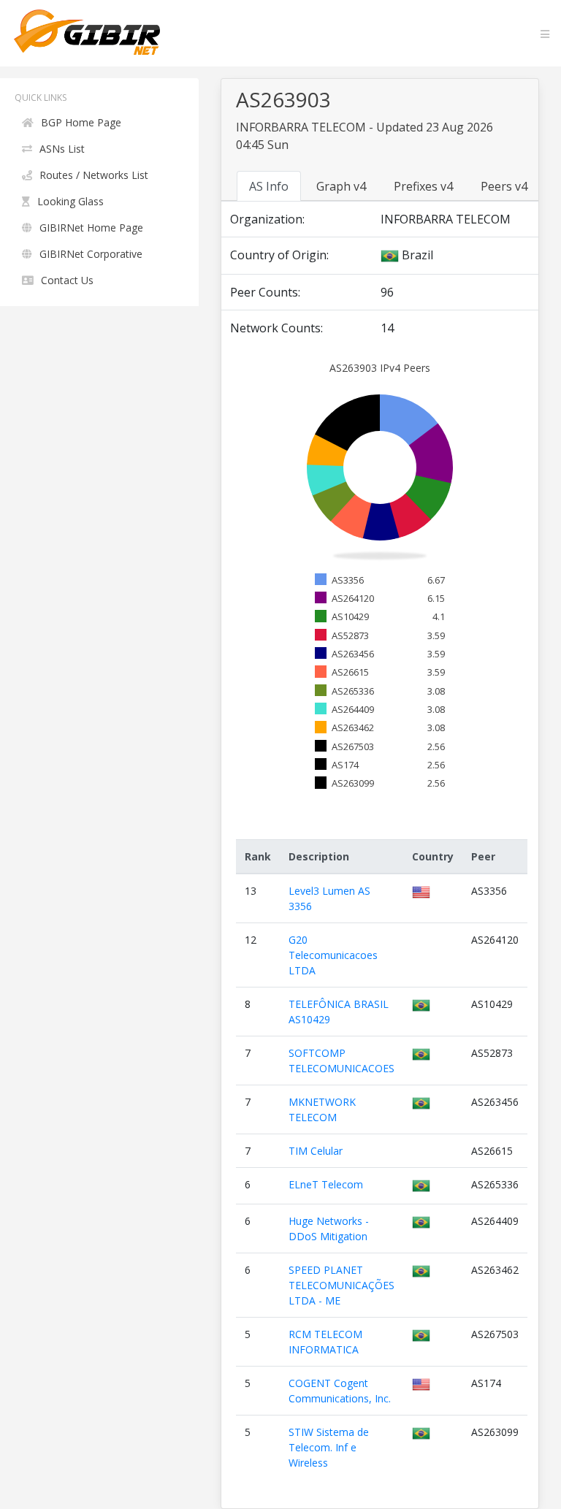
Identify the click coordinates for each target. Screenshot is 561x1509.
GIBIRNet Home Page (91, 227)
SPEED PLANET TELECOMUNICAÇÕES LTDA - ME (341, 1285)
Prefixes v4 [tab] (423, 186)
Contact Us (67, 280)
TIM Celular (316, 1151)
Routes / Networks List (93, 175)
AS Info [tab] (269, 186)
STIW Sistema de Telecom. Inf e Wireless (329, 1447)
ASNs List (62, 149)
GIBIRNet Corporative (90, 254)
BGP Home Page (81, 122)
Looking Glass (70, 201)
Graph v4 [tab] (341, 186)
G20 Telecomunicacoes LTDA (333, 955)
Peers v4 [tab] (504, 186)
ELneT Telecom (326, 1184)
